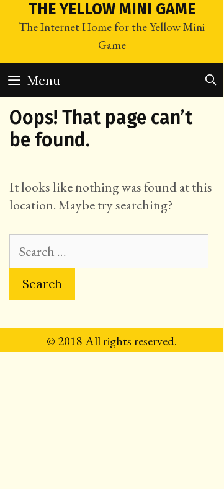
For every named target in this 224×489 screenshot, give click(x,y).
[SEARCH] (210, 80)
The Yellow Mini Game (112, 9)
